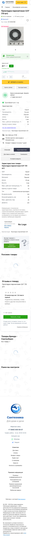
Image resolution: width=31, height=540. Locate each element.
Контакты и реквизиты (15, 465)
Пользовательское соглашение (15, 480)
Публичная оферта (15, 490)
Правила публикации (22, 327)
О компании (15, 460)
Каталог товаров (20, 2)
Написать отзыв (15, 317)
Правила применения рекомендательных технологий (15, 485)
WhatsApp (17, 439)
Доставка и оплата (9, 154)
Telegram (16, 442)
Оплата (15, 453)
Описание (7, 149)
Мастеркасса (21, 499)
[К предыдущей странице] (2, 7)
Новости (15, 463)
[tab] (15, 49)
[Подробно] (27, 56)
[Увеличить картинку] (15, 36)
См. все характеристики (9, 127)
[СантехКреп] (21, 224)
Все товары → (5, 341)
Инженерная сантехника (20, 7)
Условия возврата (15, 159)
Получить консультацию (12, 245)
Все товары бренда (7, 226)
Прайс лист (15, 458)
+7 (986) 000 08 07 (16, 97)
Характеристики (22, 149)
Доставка (15, 450)
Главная (7, 7)
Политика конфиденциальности (15, 476)
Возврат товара (15, 455)
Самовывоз (23, 154)
